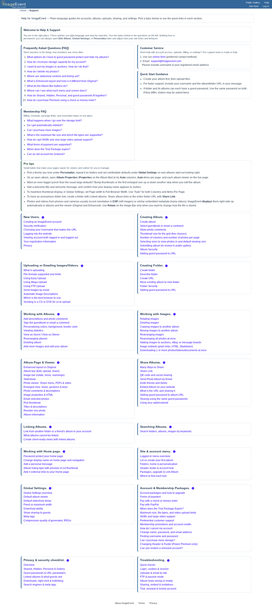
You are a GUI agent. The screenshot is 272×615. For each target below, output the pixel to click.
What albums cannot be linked (41, 435)
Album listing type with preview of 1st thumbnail (51, 468)
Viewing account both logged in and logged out (51, 237)
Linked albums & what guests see (43, 576)
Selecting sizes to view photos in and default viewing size (173, 241)
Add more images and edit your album (46, 346)
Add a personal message (38, 464)
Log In (266, 6)
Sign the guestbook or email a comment (46, 322)
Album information (34, 414)
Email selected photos (36, 398)
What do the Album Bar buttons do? (47, 85)
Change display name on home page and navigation (54, 460)
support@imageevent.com (166, 61)
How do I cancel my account (156, 528)
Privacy (28, 245)
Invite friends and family (153, 382)
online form (159, 56)
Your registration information (40, 241)
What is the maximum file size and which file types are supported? (65, 135)
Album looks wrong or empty (156, 580)
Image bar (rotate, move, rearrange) (44, 375)
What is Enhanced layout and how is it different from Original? (62, 81)
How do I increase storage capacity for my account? (56, 62)
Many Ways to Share (152, 367)
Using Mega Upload (35, 282)
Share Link (146, 371)
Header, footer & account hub (157, 468)
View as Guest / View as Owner (42, 334)
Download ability (33, 508)
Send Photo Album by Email (156, 379)
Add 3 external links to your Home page (46, 471)
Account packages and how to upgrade (162, 492)
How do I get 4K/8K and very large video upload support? (60, 139)
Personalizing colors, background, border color (51, 326)
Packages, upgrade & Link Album (159, 471)
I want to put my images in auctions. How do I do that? (58, 66)
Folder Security (148, 286)
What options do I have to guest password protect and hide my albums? (68, 57)
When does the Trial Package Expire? (162, 508)
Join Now (253, 6)
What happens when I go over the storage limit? (54, 120)
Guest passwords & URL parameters (45, 572)
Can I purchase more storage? (157, 540)
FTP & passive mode (152, 576)
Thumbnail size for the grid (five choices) (163, 233)
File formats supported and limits (42, 274)
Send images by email (36, 290)
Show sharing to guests (37, 512)
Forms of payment (150, 496)
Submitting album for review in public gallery (165, 245)
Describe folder (149, 274)
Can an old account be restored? (46, 154)
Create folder (147, 270)
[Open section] (42, 217)
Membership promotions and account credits (165, 524)
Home (23, 10)
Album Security (148, 249)
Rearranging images (152, 334)
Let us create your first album (156, 460)
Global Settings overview (38, 492)
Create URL (147, 278)
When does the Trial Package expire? (48, 149)
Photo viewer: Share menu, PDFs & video (47, 382)
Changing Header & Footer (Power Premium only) (169, 544)
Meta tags (29, 516)
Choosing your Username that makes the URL (50, 229)
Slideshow (30, 379)
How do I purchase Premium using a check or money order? (61, 100)
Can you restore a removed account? (161, 548)
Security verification (35, 225)
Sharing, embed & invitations (156, 584)
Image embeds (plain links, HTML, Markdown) (166, 346)
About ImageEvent (124, 603)
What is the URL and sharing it (157, 390)
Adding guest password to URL (158, 253)
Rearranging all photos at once (158, 338)
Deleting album (32, 342)
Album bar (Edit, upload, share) (42, 371)
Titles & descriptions (35, 406)
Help (266, 2)
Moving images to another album (159, 330)
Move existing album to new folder (159, 282)
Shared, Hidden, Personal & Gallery (44, 568)
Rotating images (149, 318)
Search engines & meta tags (40, 584)
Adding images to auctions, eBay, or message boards (170, 342)
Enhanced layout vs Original (40, 367)
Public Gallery (253, 2)
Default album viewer (36, 496)
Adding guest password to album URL (162, 394)
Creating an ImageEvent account (42, 221)
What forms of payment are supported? (49, 144)
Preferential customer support (157, 520)
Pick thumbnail (32, 402)
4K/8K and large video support (157, 516)
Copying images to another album (159, 326)
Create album (148, 221)
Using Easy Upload (35, 278)
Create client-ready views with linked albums (49, 439)
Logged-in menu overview (155, 456)
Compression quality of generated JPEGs (47, 520)
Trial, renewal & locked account (158, 588)
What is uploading (34, 270)
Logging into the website (38, 233)
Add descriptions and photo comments (46, 318)
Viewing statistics (33, 330)
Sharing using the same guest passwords (164, 398)
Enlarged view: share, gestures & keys (46, 387)
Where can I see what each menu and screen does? (57, 90)
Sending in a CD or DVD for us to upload (47, 301)
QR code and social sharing (156, 375)
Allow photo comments (153, 229)
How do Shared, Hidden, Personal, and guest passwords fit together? (67, 95)
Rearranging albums (35, 338)
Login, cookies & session (154, 568)
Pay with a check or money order (159, 500)
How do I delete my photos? (43, 71)
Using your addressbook (154, 402)
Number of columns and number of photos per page (170, 237)
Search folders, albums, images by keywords (165, 431)
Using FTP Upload (34, 286)
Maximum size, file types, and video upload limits (168, 512)
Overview (29, 564)
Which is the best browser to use (42, 297)
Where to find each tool (153, 475)
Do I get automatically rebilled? (45, 125)
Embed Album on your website (157, 387)
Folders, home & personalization (158, 464)
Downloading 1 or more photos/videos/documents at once (173, 350)
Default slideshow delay (37, 500)
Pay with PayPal (149, 504)
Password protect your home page (43, 456)
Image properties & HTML (38, 394)
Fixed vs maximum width (38, 504)
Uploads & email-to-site (153, 572)
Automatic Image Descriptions (41, 294)
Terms (141, 603)
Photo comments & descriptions (42, 390)
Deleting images (149, 322)
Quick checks (147, 564)
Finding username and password (159, 536)
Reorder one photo (34, 410)
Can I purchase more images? (44, 130)
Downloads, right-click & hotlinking (43, 580)
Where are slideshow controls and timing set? (53, 76)
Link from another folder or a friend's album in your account (57, 431)
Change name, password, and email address (166, 532)
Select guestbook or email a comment (161, 225)
